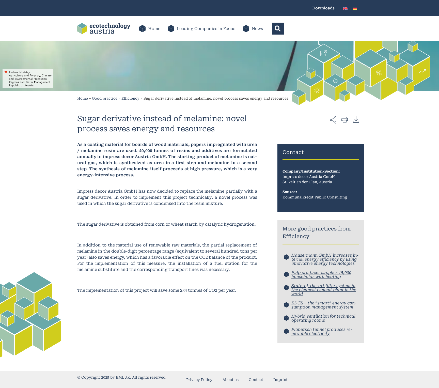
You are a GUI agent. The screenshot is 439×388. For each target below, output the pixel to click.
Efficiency (130, 98)
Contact (256, 380)
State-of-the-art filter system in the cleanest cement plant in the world (323, 289)
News (257, 28)
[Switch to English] (345, 8)
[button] (278, 29)
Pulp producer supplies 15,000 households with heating (321, 274)
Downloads (323, 8)
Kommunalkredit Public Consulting (315, 197)
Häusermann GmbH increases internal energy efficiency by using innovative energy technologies (324, 259)
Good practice (104, 98)
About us (231, 380)
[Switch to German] (355, 8)
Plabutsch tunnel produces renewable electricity (321, 331)
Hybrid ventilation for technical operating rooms (323, 318)
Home (154, 28)
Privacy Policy (199, 380)
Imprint (280, 380)
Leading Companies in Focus (206, 28)
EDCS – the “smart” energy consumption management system (323, 305)
